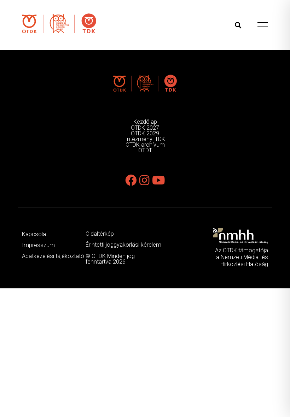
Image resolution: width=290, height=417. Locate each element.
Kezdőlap (145, 121)
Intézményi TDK (145, 139)
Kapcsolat (35, 234)
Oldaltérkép (100, 233)
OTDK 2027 (145, 127)
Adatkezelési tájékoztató (53, 256)
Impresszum (38, 245)
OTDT (145, 150)
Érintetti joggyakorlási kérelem (123, 244)
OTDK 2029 (145, 133)
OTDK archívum (145, 144)
